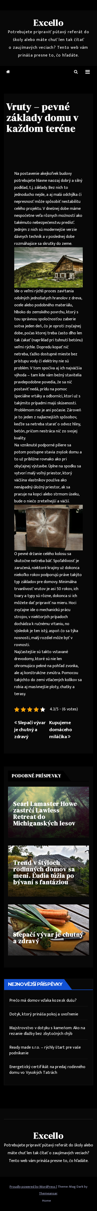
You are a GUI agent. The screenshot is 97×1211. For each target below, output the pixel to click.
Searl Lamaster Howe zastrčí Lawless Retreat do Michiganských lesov (45, 813)
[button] (76, 71)
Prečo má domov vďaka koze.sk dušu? (43, 1000)
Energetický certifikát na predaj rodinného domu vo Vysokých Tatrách (47, 1069)
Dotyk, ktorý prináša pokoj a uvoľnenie (43, 1014)
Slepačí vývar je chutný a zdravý (29, 729)
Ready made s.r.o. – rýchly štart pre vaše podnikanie (45, 1050)
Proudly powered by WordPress (33, 1186)
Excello (48, 23)
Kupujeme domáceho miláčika (60, 729)
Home (46, 1200)
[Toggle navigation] (87, 72)
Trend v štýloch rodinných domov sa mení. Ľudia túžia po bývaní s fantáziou (44, 872)
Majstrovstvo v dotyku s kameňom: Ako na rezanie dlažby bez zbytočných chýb (47, 1031)
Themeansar (48, 1193)
